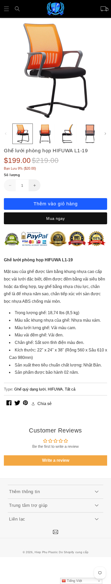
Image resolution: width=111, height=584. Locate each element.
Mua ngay (55, 218)
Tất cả (70, 389)
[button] (6, 9)
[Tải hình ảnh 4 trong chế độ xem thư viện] (90, 134)
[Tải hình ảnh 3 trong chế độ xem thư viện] (67, 134)
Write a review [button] (55, 460)
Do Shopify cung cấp (73, 552)
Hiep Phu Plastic (46, 552)
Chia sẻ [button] (44, 403)
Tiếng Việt (74, 581)
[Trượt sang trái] (5, 133)
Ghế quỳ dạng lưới (30, 389)
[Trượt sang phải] (105, 133)
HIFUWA (55, 389)
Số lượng (12, 175)
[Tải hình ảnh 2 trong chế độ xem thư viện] (45, 134)
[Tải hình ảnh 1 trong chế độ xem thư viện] (23, 134)
